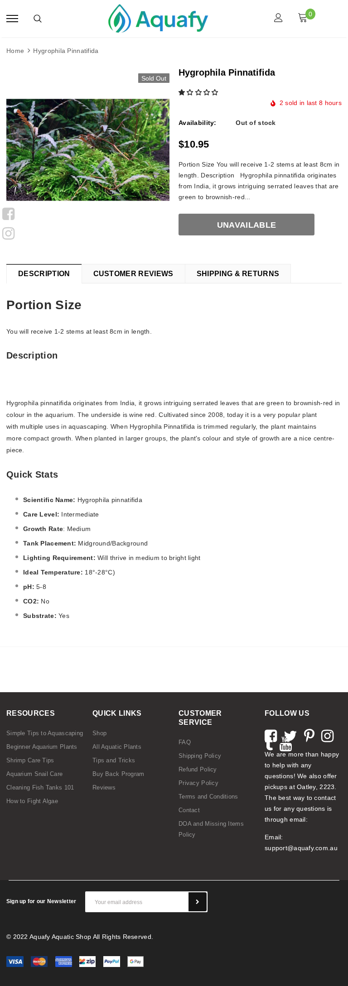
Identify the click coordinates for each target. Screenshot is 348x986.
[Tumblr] (269, 743)
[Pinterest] (309, 735)
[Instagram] (8, 232)
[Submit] (197, 901)
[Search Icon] (38, 18)
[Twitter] (290, 735)
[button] (199, 92)
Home (15, 50)
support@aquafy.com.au (301, 848)
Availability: (198, 122)
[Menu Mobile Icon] (12, 19)
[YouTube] (286, 743)
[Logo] (158, 18)
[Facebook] (8, 213)
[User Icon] (278, 18)
